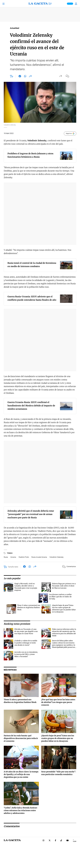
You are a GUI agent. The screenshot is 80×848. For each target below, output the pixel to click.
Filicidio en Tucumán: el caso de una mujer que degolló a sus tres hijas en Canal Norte (26, 631)
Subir (74, 841)
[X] (50, 840)
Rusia (6, 557)
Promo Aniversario (70, 4)
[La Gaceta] (40, 3)
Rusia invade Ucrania (39, 557)
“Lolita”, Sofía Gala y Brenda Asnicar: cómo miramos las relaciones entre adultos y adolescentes (20, 810)
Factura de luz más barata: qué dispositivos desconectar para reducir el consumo (21, 738)
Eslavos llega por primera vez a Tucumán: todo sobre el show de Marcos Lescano (64, 586)
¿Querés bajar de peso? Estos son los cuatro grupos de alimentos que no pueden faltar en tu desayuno (57, 738)
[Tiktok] (61, 840)
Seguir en (69, 133)
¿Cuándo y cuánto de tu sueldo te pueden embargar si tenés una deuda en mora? (25, 643)
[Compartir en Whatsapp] (25, 76)
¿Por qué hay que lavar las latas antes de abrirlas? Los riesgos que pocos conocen (58, 702)
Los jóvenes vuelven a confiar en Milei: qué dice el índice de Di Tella (60, 596)
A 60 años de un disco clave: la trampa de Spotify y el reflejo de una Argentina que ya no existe (21, 774)
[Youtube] (67, 840)
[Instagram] (43, 840)
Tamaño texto (13, 567)
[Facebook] (55, 840)
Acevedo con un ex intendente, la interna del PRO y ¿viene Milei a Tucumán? (26, 654)
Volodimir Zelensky (56, 557)
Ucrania (13, 557)
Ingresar (76, 4)
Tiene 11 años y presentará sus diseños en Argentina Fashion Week (28, 607)
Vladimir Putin (24, 557)
